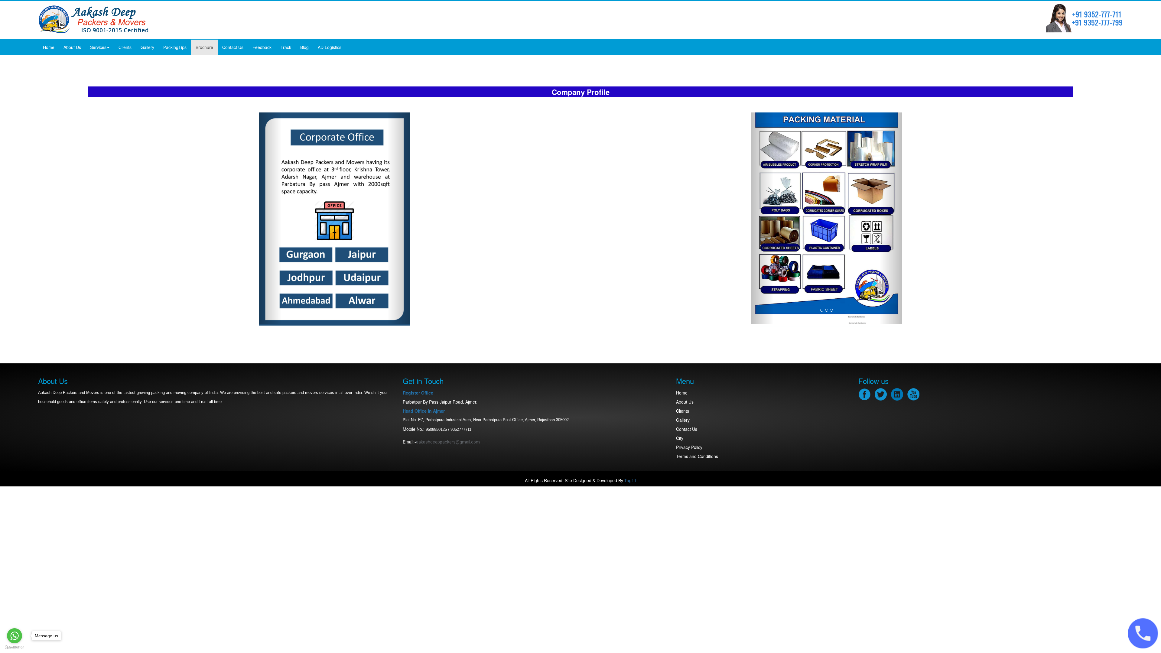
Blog (304, 47)
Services (98, 47)
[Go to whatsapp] (14, 635)
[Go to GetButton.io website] (14, 647)
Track (286, 47)
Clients (125, 47)
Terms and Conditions (697, 456)
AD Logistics (329, 47)
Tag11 (630, 480)
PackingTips (175, 47)
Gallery (147, 47)
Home (48, 47)
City (679, 438)
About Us (72, 47)
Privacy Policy (689, 447)
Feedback (262, 47)
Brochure (204, 47)
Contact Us (232, 47)
